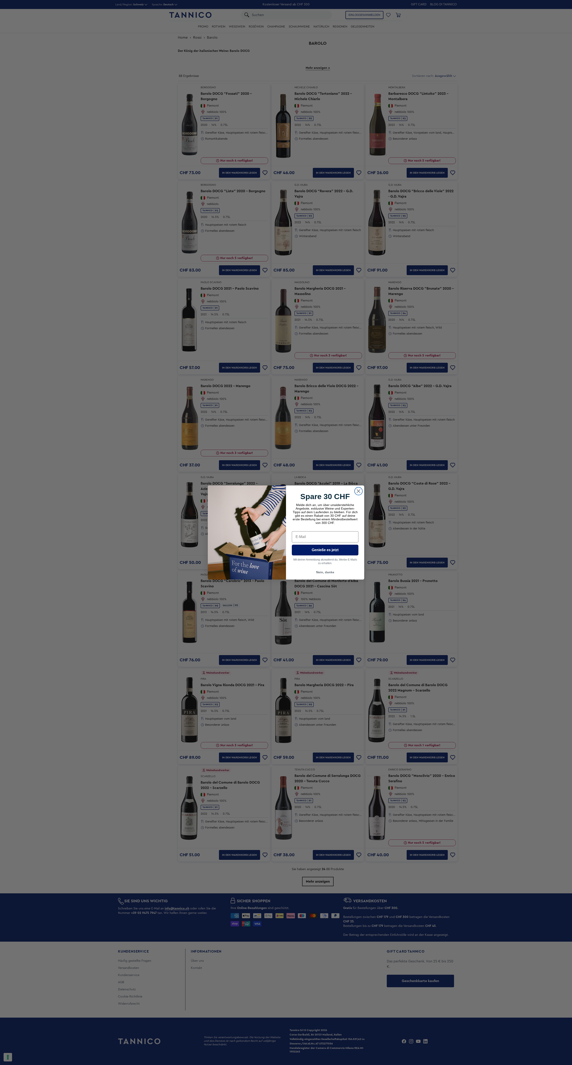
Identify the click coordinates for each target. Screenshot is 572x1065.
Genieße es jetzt (325, 550)
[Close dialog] (358, 491)
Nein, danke (325, 572)
